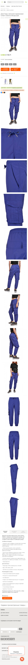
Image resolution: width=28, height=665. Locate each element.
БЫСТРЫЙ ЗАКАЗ (16, 69)
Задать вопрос (7, 598)
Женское (12, 631)
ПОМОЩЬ (3, 609)
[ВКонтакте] (1, 92)
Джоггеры (3, 10)
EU (1, 61)
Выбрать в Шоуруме (17, 87)
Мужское (5, 631)
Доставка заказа (5, 612)
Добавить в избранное (7, 73)
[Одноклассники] (3, 92)
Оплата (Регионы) (23, 612)
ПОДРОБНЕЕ (19, 631)
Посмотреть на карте (6, 658)
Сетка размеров (8, 59)
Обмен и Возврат (4, 615)
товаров (26, 2)
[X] (4, 92)
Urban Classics (9, 10)
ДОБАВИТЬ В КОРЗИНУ (5, 69)
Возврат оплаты (23, 615)
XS (2, 64)
